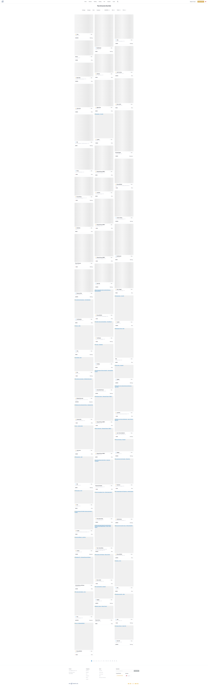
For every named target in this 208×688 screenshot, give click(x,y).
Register (106, 122)
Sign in (101, 122)
